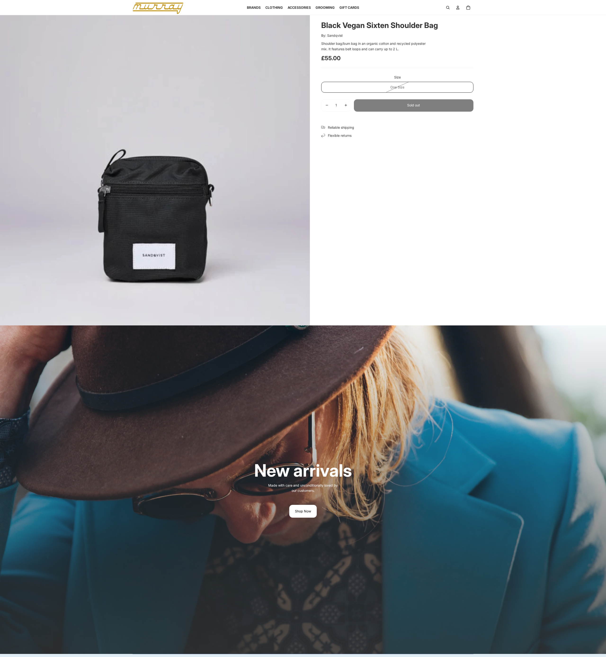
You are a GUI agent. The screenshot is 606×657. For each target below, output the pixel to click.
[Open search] (448, 7)
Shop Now (303, 511)
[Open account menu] (458, 7)
